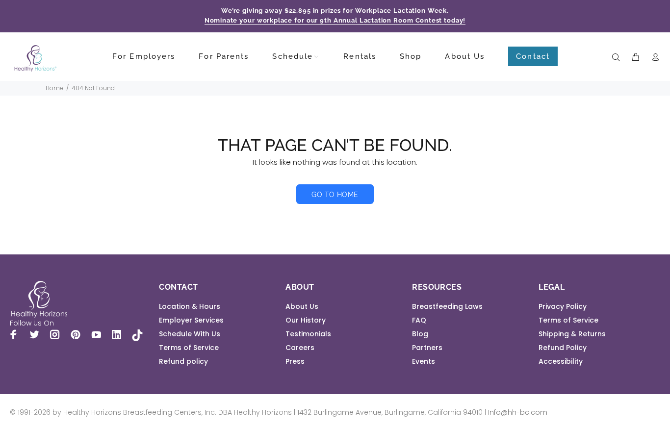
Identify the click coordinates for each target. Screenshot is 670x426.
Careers (299, 347)
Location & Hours (189, 306)
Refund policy (183, 361)
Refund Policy (563, 347)
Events (423, 361)
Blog (420, 334)
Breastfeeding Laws (447, 306)
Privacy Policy (563, 306)
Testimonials (308, 334)
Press (295, 361)
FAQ (419, 320)
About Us (301, 306)
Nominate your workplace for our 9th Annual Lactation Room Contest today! (335, 20)
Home (54, 88)
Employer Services (191, 320)
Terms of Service (189, 347)
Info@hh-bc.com (517, 412)
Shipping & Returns (572, 334)
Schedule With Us (189, 334)
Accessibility (561, 361)
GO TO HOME (334, 195)
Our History (305, 320)
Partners (427, 347)
